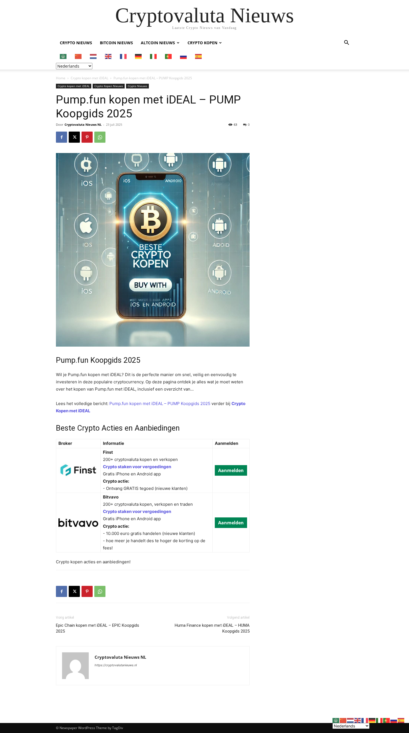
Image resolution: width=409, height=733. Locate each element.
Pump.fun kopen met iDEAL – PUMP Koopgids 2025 (159, 403)
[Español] (198, 56)
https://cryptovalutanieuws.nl (116, 665)
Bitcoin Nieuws (116, 42)
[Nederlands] (93, 56)
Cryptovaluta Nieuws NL (83, 124)
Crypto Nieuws (76, 42)
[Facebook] (61, 137)
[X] (74, 137)
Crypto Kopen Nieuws (108, 86)
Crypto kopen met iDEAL (89, 78)
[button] (346, 43)
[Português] (168, 56)
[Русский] (183, 56)
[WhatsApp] (99, 137)
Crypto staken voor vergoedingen (137, 466)
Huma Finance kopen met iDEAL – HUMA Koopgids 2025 (212, 628)
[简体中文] (78, 56)
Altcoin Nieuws (158, 42)
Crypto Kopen (202, 42)
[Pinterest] (87, 137)
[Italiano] (153, 56)
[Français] (123, 56)
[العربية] (63, 56)
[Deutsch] (138, 56)
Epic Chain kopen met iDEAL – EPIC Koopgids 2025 (97, 628)
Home (60, 78)
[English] (108, 56)
